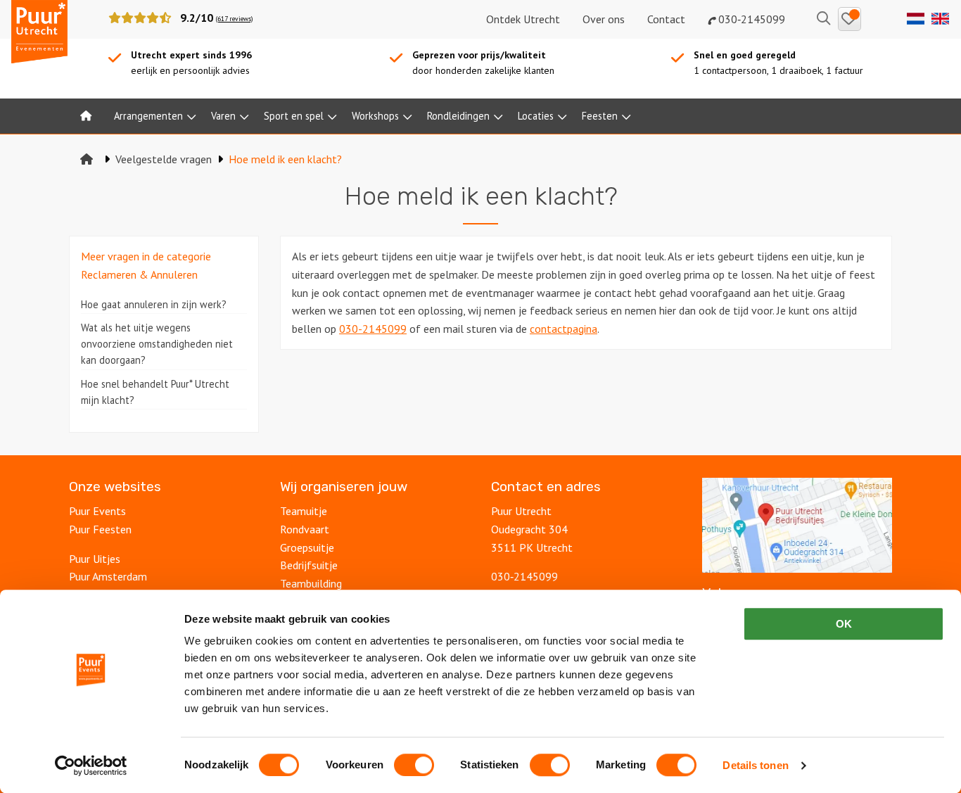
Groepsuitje (307, 547)
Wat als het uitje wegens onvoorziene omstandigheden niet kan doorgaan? (157, 344)
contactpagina (563, 329)
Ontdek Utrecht (523, 19)
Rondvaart (304, 529)
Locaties (536, 115)
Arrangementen (148, 115)
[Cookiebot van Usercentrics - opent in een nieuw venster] (91, 765)
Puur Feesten (100, 529)
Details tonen (755, 765)
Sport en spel (294, 115)
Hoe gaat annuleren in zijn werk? (154, 304)
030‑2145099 (750, 19)
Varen (223, 115)
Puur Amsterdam (108, 576)
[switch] (414, 765)
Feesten (600, 115)
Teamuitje (303, 511)
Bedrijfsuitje (309, 565)
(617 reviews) (234, 18)
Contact (666, 19)
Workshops (375, 115)
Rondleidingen (458, 115)
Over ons (604, 19)
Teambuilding (311, 583)
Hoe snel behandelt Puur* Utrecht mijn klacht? (155, 392)
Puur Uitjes (94, 559)
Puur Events (97, 511)
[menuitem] (86, 116)
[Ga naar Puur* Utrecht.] (86, 159)
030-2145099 (373, 329)
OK (844, 624)
